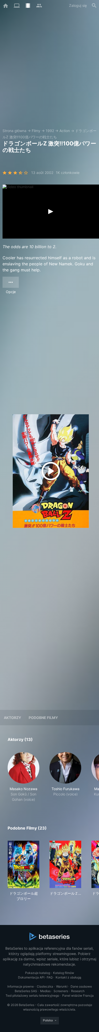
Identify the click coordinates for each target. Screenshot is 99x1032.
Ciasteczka (45, 986)
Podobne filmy (43, 717)
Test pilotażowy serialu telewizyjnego (32, 995)
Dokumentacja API (31, 977)
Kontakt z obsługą (68, 977)
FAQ (50, 977)
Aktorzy (12, 717)
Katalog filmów (63, 973)
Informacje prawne (20, 986)
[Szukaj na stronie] (94, 5)
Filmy (36, 130)
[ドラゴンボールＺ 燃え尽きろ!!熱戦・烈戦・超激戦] (65, 864)
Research (78, 991)
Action (64, 130)
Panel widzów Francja (78, 995)
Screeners (61, 991)
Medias (45, 991)
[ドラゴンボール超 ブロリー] (23, 864)
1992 (50, 130)
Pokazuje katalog (37, 973)
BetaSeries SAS (26, 991)
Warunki (62, 986)
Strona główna (14, 130)
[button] (23, 777)
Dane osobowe (81, 986)
